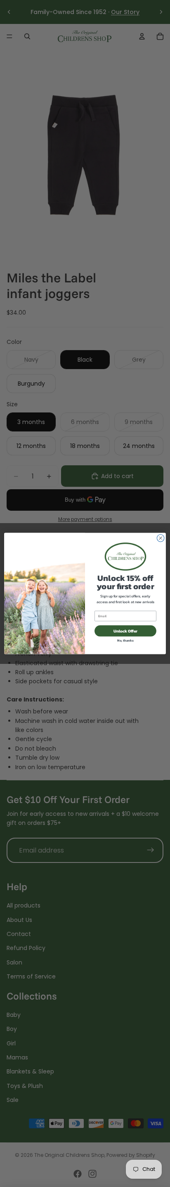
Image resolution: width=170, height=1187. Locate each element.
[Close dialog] (160, 538)
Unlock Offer (125, 631)
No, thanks (125, 640)
